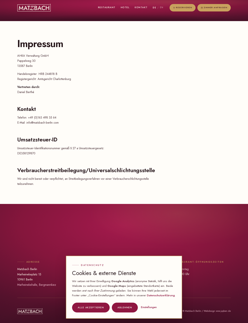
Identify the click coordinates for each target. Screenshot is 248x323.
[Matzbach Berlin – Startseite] (34, 8)
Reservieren (184, 7)
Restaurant (106, 7)
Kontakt (141, 7)
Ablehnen (125, 307)
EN (161, 7)
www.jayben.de (223, 311)
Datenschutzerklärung (161, 295)
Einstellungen (149, 307)
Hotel (125, 7)
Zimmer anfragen (215, 7)
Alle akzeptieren (91, 307)
